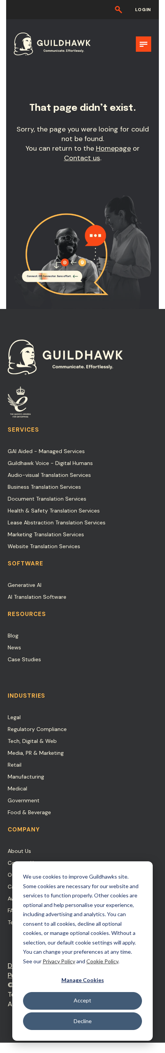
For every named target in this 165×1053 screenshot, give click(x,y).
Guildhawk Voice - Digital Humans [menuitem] (50, 463)
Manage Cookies (82, 980)
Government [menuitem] (24, 800)
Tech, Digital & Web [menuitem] (32, 741)
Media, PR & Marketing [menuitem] (36, 752)
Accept (82, 1000)
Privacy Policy (59, 961)
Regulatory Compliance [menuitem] (37, 729)
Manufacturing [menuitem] (26, 776)
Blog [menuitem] (13, 635)
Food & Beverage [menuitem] (29, 812)
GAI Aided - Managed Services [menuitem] (46, 451)
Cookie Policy (102, 961)
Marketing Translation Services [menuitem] (46, 534)
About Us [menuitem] (19, 851)
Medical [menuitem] (17, 788)
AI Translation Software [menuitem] (37, 596)
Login (143, 10)
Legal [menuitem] (14, 717)
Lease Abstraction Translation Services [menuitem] (57, 522)
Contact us (82, 158)
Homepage (113, 148)
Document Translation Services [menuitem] (47, 498)
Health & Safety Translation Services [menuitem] (54, 510)
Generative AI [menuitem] (24, 585)
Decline (83, 1021)
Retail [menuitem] (14, 764)
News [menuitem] (14, 647)
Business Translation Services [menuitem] (44, 486)
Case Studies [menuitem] (24, 659)
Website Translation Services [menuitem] (44, 546)
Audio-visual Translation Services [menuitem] (49, 474)
